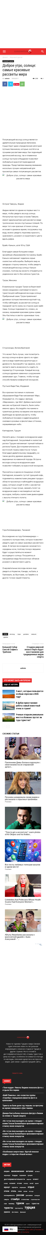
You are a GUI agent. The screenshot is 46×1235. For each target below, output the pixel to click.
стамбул (15, 1199)
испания (12, 1183)
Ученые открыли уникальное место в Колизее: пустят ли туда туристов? (29, 717)
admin (7, 78)
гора (19, 634)
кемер (26, 1183)
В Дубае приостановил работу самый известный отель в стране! (28, 706)
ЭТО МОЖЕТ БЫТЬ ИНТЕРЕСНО (17, 680)
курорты (15, 1187)
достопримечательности (14, 1179)
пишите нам (17, 1073)
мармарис (23, 1187)
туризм (20, 1203)
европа (29, 1179)
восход (12, 634)
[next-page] (7, 726)
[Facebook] (4, 84)
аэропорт (7, 1175)
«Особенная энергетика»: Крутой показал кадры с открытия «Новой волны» (20, 1153)
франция (23, 1212)
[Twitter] (10, 84)
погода (31, 1191)
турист (28, 1203)
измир (6, 1183)
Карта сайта (29, 1230)
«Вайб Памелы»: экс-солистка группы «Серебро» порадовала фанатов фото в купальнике (19, 1098)
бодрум (15, 1175)
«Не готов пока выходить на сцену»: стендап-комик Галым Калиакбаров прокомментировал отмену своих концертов (22, 1123)
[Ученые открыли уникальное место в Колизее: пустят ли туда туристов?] (8, 717)
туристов (35, 1203)
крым (37, 1183)
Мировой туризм (16, 57)
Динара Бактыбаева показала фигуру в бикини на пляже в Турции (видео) (22, 1114)
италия (19, 1183)
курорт (7, 1187)
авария (6, 1171)
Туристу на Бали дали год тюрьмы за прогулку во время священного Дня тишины (22, 1106)
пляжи (25, 1191)
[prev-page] (4, 726)
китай (31, 1183)
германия (22, 1175)
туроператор (19, 1208)
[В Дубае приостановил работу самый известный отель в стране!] (8, 706)
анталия (29, 1171)
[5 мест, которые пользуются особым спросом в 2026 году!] (8, 694)
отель (13, 1191)
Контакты (25, 1232)
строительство (35, 1199)
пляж (20, 1191)
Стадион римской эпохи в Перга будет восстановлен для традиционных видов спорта (33, 652)
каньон (33, 634)
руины (6, 637)
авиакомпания (17, 1171)
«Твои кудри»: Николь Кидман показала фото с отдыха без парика (22, 1088)
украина (7, 1212)
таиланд (11, 1203)
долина (26, 634)
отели (6, 1191)
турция (30, 1207)
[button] (4, 51)
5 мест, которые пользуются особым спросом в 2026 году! (29, 694)
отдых (31, 1187)
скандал (37, 1195)
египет (36, 1179)
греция (30, 1175)
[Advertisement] (23, 24)
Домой (5, 57)
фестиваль (15, 1212)
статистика (25, 1199)
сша (5, 1203)
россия (20, 1195)
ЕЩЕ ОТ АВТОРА (11, 684)
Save (17, 84)
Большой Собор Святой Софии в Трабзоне (10, 649)
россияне (29, 1195)
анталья (37, 1171)
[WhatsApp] (22, 84)
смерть (6, 1199)
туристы (8, 1208)
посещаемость (9, 1195)
